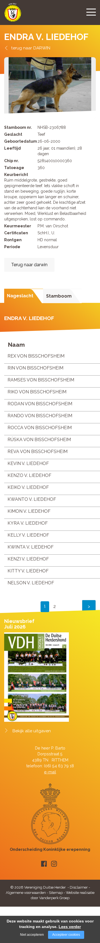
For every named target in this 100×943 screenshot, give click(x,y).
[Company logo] (12, 14)
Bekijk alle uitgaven (31, 730)
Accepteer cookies (66, 935)
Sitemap (56, 893)
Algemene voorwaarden (26, 893)
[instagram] (54, 864)
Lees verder (70, 926)
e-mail (50, 772)
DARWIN (41, 48)
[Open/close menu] (91, 12)
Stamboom (59, 296)
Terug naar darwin (29, 264)
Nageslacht (20, 295)
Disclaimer (79, 887)
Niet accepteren (32, 935)
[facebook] (44, 864)
